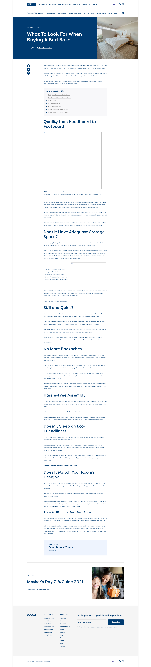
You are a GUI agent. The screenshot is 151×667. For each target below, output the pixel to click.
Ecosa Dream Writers (45, 48)
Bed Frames (63, 624)
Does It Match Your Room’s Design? (58, 112)
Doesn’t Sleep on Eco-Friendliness (58, 109)
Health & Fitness (50, 13)
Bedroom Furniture (64, 4)
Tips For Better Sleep (75, 13)
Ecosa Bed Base (91, 223)
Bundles (62, 640)
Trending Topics (112, 13)
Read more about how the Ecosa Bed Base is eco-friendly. (61, 466)
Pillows (62, 629)
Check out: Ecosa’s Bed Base (59, 301)
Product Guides (101, 13)
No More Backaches (54, 104)
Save (93, 4)
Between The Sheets (35, 13)
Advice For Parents (88, 13)
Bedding (75, 4)
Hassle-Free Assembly (54, 106)
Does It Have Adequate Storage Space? (59, 98)
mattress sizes (56, 386)
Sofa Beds (52, 4)
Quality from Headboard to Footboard (59, 95)
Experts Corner (62, 13)
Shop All (62, 646)
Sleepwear (85, 4)
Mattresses (42, 4)
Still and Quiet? (52, 101)
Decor (61, 638)
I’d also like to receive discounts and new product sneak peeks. (98, 627)
